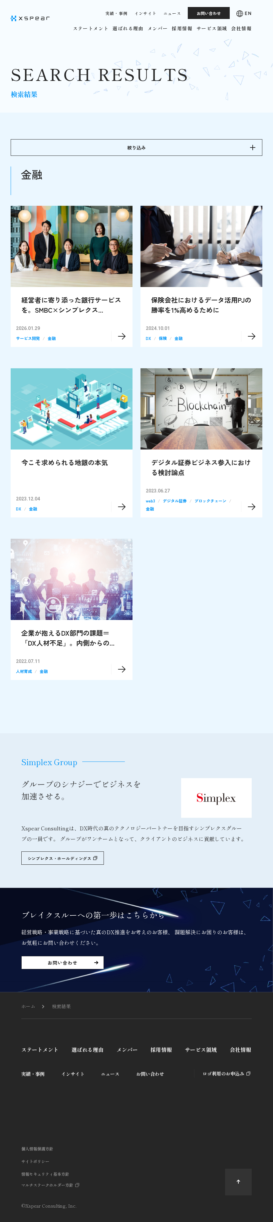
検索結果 (61, 1006)
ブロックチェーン (210, 500)
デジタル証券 (175, 500)
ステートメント (40, 1050)
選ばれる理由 (88, 1050)
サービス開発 (28, 338)
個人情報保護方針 (37, 1148)
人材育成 (24, 671)
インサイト (73, 1073)
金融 (52, 338)
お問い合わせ (150, 1073)
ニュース (110, 1073)
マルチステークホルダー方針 (47, 1185)
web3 (150, 500)
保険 (163, 338)
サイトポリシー (35, 1161)
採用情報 (161, 1050)
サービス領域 (201, 1050)
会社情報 (240, 1050)
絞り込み (136, 147)
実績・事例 (33, 1073)
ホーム (28, 1006)
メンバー (127, 1050)
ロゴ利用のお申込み (223, 1073)
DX (148, 338)
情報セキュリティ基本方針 (45, 1174)
